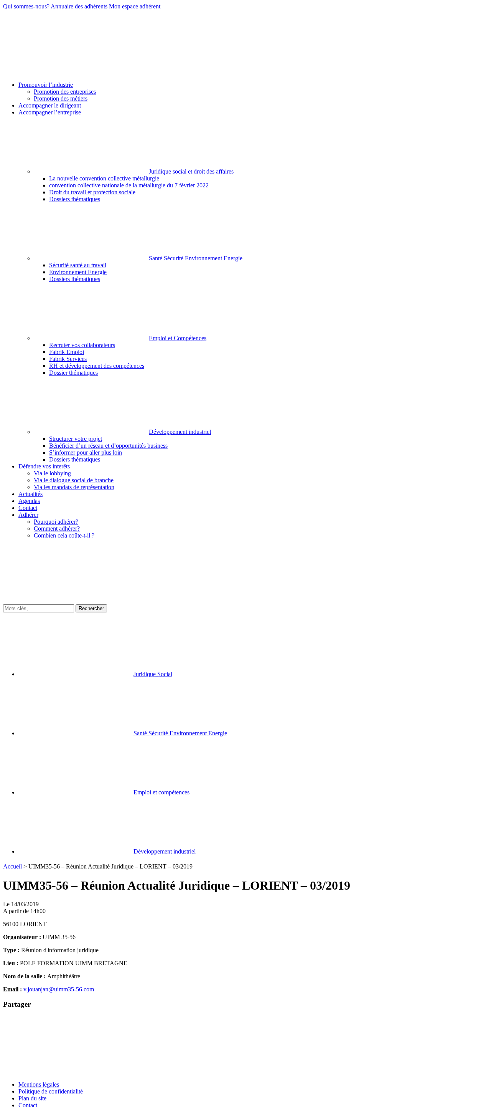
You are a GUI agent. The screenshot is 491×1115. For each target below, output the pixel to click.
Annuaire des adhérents (79, 6)
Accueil (12, 866)
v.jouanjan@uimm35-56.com (58, 989)
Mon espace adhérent (134, 6)
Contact (27, 1105)
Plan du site (32, 1098)
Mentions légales (38, 1084)
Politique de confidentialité (50, 1091)
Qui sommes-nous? (26, 6)
